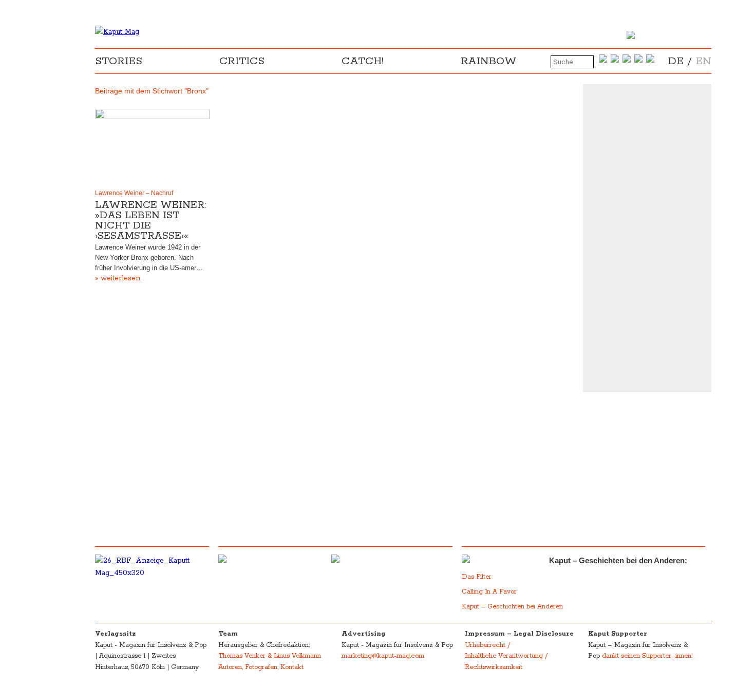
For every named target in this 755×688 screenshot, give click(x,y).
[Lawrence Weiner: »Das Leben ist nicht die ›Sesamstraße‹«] (152, 147)
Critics (242, 61)
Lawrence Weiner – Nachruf (134, 193)
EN (703, 61)
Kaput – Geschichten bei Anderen (512, 606)
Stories (118, 61)
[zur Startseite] (117, 31)
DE (676, 61)
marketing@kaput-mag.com (383, 656)
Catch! (363, 61)
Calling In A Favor (489, 592)
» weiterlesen (117, 278)
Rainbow (489, 61)
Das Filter (478, 577)
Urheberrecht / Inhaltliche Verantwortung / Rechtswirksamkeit (506, 656)
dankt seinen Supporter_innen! (647, 656)
